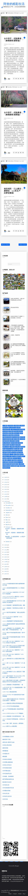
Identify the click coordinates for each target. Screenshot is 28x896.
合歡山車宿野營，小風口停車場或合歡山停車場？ (17, 299)
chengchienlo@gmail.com (16, 881)
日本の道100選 (17, 458)
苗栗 (4, 464)
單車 (21, 433)
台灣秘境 (12, 446)
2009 (5, 559)
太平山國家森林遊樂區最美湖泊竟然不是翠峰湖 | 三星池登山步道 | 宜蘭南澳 (18, 363)
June (7, 517)
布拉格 (14, 452)
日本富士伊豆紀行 (7, 765)
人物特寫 (21, 464)
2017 (5, 499)
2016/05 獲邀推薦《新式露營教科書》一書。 (14, 716)
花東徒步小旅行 (7, 456)
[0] (23, 39)
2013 (5, 549)
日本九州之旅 (6, 793)
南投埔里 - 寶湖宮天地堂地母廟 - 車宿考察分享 (17, 371)
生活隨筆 (5, 462)
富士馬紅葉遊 (6, 443)
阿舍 (3, 13)
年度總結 (16, 439)
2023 (5, 484)
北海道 (18, 427)
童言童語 (16, 448)
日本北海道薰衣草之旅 (8, 787)
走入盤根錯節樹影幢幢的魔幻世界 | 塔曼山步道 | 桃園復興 (18, 345)
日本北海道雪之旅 (7, 773)
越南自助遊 (6, 454)
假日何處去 (14, 443)
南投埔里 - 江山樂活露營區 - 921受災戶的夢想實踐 (12, 190)
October (8, 507)
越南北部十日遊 (6, 739)
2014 (5, 547)
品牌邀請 (11, 431)
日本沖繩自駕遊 (6, 770)
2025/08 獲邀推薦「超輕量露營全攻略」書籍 (14, 605)
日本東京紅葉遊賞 (7, 759)
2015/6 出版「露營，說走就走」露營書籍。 (13, 723)
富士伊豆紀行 (12, 427)
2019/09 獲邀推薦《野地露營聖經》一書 (13, 684)
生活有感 (22, 439)
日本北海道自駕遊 (7, 767)
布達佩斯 (10, 458)
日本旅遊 (10, 425)
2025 (5, 479)
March (7, 524)
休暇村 (4, 452)
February (8, 527)
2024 (5, 482)
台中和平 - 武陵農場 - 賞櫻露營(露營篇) (12, 39)
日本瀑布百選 (6, 466)
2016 (5, 501)
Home (10, 893)
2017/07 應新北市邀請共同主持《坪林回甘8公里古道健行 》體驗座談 (14, 699)
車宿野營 (5, 431)
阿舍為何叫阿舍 (15, 307)
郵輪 (13, 464)
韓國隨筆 (22, 466)
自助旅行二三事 (18, 462)
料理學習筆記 (6, 429)
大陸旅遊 (20, 443)
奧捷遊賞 (16, 435)
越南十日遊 (6, 446)
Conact (15, 893)
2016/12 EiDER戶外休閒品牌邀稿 (11, 706)
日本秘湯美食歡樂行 (8, 439)
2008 (5, 561)
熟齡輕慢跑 (6, 441)
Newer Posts (5, 244)
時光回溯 (20, 460)
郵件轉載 (8, 464)
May (7, 519)
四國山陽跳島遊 (18, 431)
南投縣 (23, 446)
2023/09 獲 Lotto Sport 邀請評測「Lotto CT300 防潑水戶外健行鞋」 (13, 641)
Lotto (11, 454)
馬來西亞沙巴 (6, 467)
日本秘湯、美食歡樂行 (8, 776)
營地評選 (8, 450)
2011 (5, 554)
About (19, 893)
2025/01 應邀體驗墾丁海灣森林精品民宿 (13, 621)
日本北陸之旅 (6, 785)
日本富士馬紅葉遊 (7, 745)
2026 (5, 477)
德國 (4, 450)
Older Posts (23, 244)
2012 (5, 552)
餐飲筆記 (5, 427)
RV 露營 (5, 425)
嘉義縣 (4, 458)
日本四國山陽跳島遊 (8, 762)
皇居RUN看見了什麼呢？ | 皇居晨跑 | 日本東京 (17, 317)
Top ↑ (24, 893)
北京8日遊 (5, 799)
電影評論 (19, 456)
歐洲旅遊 (5, 433)
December (8, 503)
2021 (5, 489)
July (7, 515)
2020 (5, 491)
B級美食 (20, 450)
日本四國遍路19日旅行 (8, 736)
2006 (5, 566)
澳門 (18, 466)
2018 (5, 496)
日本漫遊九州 (6, 753)
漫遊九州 (16, 433)
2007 (5, 564)
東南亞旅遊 (19, 452)
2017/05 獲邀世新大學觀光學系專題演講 (13, 703)
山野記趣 (18, 446)
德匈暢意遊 (6, 444)
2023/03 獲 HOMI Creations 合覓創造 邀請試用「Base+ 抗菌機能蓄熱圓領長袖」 (14, 646)
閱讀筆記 (14, 450)
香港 (17, 464)
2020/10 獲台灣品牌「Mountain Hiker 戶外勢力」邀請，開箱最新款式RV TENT (14, 676)
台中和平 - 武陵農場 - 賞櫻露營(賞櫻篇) (12, 113)
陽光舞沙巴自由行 (7, 782)
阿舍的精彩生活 (14, 3)
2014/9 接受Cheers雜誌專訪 (10, 726)
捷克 (4, 448)
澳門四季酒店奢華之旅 (8, 779)
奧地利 (17, 441)
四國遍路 (11, 435)
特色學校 (18, 444)
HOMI (9, 460)
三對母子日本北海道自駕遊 (18, 429)
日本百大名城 (9, 448)
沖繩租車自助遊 (7, 437)
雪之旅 (13, 456)
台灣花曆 (5, 435)
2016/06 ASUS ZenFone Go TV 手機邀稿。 (13, 713)
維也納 (21, 454)
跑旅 (21, 448)
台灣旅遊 (16, 425)
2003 (5, 571)
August (8, 512)
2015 (5, 545)
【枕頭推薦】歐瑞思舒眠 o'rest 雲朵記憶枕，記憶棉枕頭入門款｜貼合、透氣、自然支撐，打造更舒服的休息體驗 (17, 328)
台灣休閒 (22, 425)
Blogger (17, 866)
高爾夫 (4, 460)
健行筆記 (22, 437)
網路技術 (11, 462)
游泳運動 (13, 466)
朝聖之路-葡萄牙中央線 (8, 742)
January (8, 541)
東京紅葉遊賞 (15, 437)
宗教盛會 (14, 460)
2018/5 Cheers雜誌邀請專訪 (10, 691)
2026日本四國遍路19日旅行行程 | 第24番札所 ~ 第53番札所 (18, 354)
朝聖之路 (12, 444)
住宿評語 (12, 441)
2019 (5, 494)
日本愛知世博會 (6, 790)
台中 (23, 456)
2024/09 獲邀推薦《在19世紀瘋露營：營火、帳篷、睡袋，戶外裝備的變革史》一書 (14, 628)
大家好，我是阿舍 (15, 335)
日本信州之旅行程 (7, 796)
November (8, 505)
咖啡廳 (9, 452)
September (9, 510)
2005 (5, 569)
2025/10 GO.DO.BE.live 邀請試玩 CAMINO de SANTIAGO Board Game (13, 597)
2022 (5, 487)
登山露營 (16, 454)
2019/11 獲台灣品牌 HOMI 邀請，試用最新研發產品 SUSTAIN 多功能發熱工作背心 (14, 681)
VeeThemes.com (5, 892)
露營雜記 (11, 433)
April (7, 522)
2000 (5, 573)
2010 (5, 557)
